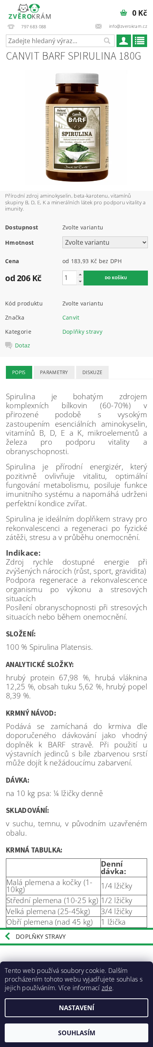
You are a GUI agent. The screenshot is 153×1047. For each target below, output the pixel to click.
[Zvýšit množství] (80, 274)
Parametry (54, 372)
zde (107, 987)
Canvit (71, 317)
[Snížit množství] (80, 281)
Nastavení (76, 1007)
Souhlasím (76, 1033)
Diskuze (92, 372)
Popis (19, 372)
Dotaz (23, 345)
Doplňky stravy (82, 331)
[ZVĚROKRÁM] (29, 10)
